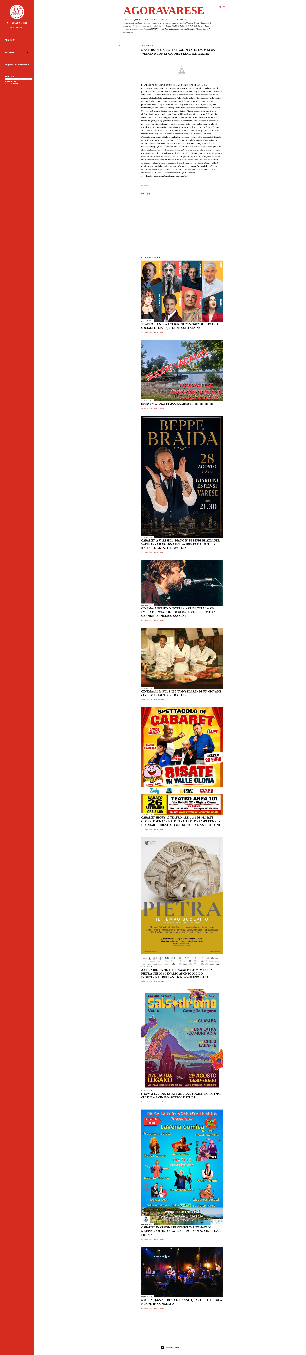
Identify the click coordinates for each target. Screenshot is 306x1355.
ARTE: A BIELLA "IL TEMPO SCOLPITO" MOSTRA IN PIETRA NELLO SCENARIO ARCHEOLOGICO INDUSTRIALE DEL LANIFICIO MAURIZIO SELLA (177, 973)
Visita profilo (17, 28)
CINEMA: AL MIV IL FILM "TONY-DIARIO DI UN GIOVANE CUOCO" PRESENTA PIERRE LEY (181, 693)
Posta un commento (156, 332)
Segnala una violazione (17, 65)
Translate (14, 84)
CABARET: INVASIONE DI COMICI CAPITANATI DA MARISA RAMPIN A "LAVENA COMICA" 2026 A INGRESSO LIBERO (181, 1231)
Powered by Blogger (172, 1347)
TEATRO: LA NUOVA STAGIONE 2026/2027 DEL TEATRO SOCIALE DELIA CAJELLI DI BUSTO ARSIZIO (179, 326)
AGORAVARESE (163, 10)
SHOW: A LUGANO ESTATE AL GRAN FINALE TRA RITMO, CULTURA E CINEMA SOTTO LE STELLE (181, 1095)
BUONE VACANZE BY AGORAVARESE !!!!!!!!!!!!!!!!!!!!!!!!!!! (177, 403)
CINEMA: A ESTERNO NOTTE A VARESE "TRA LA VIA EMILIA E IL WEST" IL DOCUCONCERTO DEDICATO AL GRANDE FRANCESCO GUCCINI (179, 612)
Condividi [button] (118, 45)
